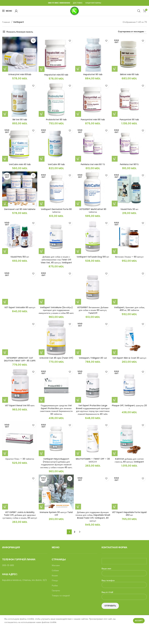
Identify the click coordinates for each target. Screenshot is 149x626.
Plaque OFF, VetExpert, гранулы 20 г (129, 407)
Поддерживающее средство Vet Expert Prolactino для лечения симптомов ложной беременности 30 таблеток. (56, 409)
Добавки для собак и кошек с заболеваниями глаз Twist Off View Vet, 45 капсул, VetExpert (56, 259)
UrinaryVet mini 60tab (19, 74)
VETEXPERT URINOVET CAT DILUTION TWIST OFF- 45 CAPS (19, 359)
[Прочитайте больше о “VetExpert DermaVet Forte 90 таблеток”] (42, 203)
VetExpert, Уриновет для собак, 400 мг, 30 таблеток (129, 309)
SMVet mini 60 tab (129, 74)
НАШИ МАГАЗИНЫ (93, 3)
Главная (6, 22)
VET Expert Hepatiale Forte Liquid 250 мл (129, 514)
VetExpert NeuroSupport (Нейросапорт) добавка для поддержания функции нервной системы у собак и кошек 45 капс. (56, 463)
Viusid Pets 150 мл (19, 256)
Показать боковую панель (19, 31)
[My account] (16, 11)
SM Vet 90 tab (19, 119)
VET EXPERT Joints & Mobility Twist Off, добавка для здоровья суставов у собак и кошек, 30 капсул (19, 515)
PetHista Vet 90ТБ (129, 164)
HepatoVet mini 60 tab (56, 74)
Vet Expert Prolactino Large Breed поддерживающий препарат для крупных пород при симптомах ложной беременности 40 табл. (93, 409)
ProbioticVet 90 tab (56, 119)
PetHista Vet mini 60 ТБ (93, 164)
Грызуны (56, 590)
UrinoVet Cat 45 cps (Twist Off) (56, 357)
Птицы (55, 580)
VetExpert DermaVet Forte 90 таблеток (56, 211)
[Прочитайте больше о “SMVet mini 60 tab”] (115, 69)
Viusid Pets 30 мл (129, 209)
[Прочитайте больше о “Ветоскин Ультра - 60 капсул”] (115, 251)
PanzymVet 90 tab (129, 119)
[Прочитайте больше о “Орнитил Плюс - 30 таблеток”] (5, 453)
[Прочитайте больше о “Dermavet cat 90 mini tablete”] (5, 203)
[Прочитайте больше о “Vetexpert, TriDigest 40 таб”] (78, 352)
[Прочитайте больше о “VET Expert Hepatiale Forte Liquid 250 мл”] (115, 507)
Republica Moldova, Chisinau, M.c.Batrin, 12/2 (24, 580)
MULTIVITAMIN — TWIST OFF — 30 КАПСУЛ (93, 460)
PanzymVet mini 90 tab (93, 119)
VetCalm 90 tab (56, 164)
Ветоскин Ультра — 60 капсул (129, 256)
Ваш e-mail (107, 592)
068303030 (65, 3)
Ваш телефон (108, 580)
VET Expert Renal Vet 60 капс (20, 405)
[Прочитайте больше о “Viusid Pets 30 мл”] (115, 203)
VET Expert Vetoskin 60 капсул (19, 307)
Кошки (55, 575)
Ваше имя (106, 568)
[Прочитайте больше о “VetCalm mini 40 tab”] (5, 159)
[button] (5, 69)
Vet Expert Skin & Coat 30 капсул (129, 357)
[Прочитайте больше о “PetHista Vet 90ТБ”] (115, 159)
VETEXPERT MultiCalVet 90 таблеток (92, 211)
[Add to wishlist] (33, 40)
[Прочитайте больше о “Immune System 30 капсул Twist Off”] (42, 507)
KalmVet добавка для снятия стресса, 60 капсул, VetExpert (129, 460)
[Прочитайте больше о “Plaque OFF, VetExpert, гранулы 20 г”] (115, 400)
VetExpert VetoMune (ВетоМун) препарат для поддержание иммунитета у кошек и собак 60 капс (56, 310)
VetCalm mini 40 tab (20, 164)
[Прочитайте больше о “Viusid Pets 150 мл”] (5, 251)
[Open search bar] (138, 10)
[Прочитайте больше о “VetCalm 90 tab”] (42, 159)
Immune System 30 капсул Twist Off (56, 514)
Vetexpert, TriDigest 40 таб (93, 357)
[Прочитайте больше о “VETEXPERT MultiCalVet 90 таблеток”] (78, 203)
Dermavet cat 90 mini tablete (19, 209)
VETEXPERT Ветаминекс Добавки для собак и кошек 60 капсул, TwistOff (92, 310)
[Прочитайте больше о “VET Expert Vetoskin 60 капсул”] (5, 302)
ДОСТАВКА (77, 3)
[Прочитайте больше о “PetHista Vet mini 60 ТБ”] (78, 159)
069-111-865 (8, 565)
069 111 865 (53, 3)
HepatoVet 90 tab (92, 74)
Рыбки (55, 585)
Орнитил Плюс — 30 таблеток (19, 458)
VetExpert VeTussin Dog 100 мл (93, 256)
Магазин (56, 565)
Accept (139, 620)
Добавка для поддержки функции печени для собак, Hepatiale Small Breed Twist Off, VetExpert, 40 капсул (93, 516)
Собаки (55, 570)
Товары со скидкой (61, 595)
